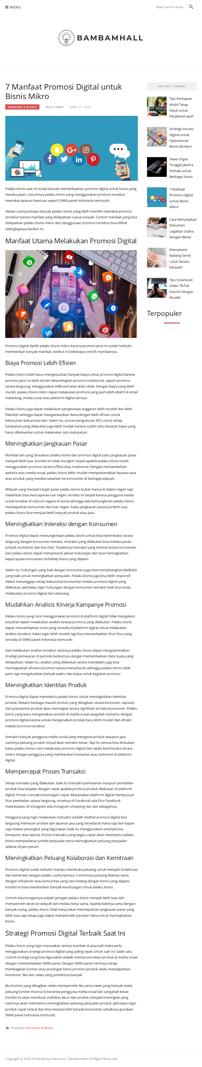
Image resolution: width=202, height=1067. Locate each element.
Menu (15, 7)
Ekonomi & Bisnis (22, 107)
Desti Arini (55, 107)
